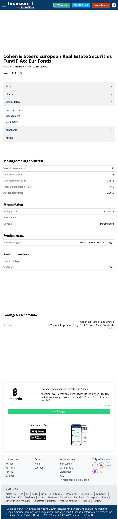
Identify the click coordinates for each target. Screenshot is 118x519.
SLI (27, 494)
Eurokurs (79, 497)
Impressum (66, 463)
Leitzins (97, 500)
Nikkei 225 (101, 494)
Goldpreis (30, 497)
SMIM (35, 494)
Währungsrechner (70, 500)
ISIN (29, 66)
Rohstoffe (39, 500)
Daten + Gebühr (14, 110)
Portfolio (52, 500)
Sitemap (10, 476)
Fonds (105, 497)
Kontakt (10, 463)
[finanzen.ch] (21, 3)
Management (13, 115)
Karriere (10, 468)
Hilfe (37, 463)
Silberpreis (93, 497)
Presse (9, 472)
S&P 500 (10, 497)
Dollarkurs (65, 497)
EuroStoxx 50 (56, 494)
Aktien (41, 497)
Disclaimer (65, 472)
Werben (39, 468)
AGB (62, 476)
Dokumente (12, 121)
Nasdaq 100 (86, 494)
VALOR (7, 66)
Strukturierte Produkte (18, 500)
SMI (20, 497)
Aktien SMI (11, 494)
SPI (21, 494)
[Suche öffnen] (114, 5)
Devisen (52, 497)
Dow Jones (71, 494)
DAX (43, 494)
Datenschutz (66, 468)
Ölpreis (86, 500)
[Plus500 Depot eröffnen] (24, 7)
